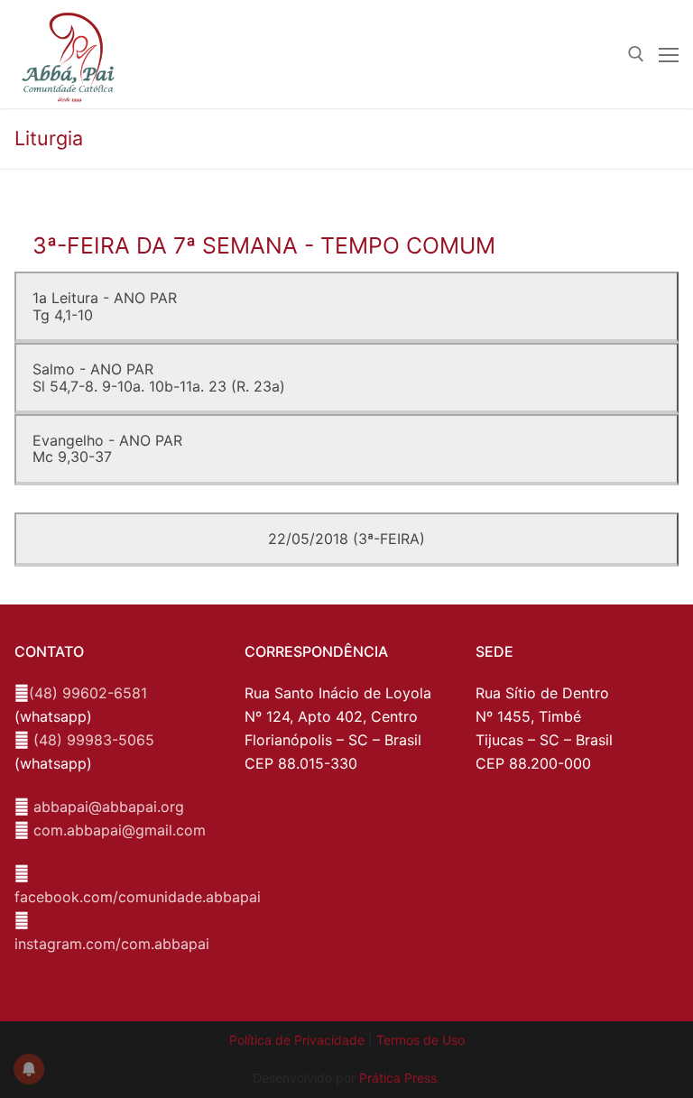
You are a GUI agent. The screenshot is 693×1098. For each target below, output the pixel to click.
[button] (654, 25)
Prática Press (398, 1077)
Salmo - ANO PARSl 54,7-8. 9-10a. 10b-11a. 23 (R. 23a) (158, 377)
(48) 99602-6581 (88, 693)
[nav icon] (669, 54)
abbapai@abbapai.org (108, 807)
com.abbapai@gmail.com (119, 830)
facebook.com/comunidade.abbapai (137, 897)
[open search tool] (636, 54)
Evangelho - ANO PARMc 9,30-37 (107, 448)
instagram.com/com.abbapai (111, 944)
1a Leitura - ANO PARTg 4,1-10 (104, 306)
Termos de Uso (420, 1039)
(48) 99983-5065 (93, 740)
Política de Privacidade (297, 1039)
